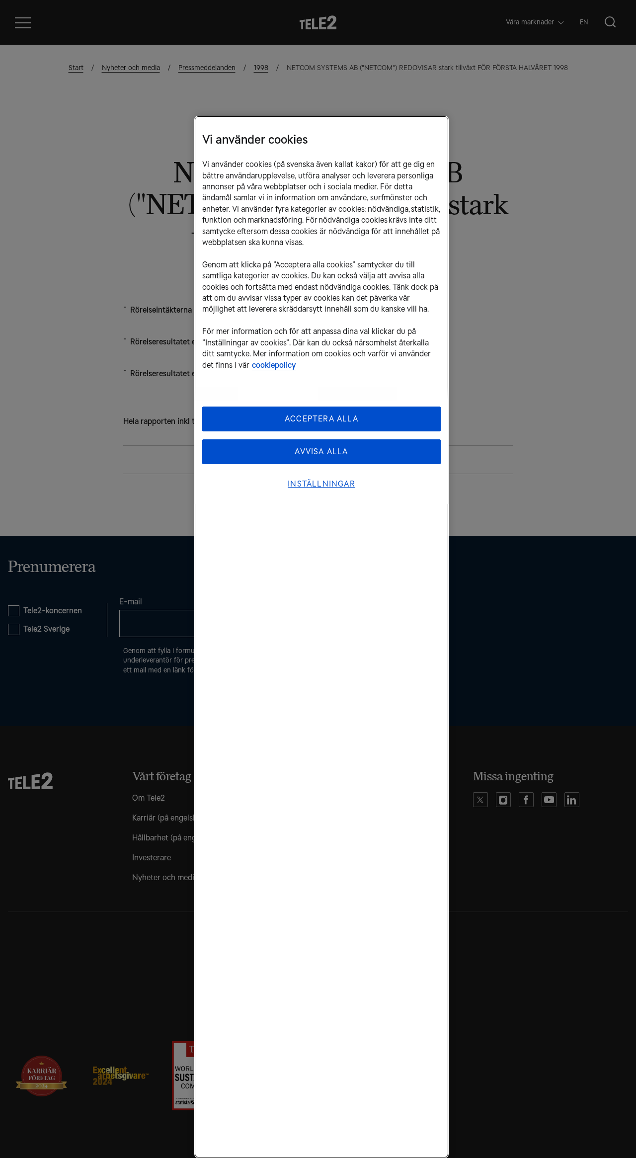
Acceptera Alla (321, 418)
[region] (321, 637)
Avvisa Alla (321, 451)
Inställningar (321, 484)
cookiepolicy (274, 365)
